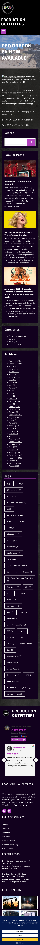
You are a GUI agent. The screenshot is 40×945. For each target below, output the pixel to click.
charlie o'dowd (14, 553)
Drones (7, 836)
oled (24, 612)
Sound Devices (14, 656)
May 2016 (13, 396)
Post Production (10, 832)
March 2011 (13, 436)
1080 (10, 528)
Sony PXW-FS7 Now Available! (16, 125)
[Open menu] (3, 31)
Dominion (12, 572)
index (22, 593)
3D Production (14, 490)
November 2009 (15, 458)
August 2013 (14, 417)
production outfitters (16, 625)
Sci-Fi (10, 644)
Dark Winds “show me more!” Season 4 (18, 182)
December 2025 (15, 363)
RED (10, 631)
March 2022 (14, 372)
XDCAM (11, 688)
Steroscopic (13, 675)
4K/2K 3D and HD (15, 515)
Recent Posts (11, 854)
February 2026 (15, 361)
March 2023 (14, 369)
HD (9, 593)
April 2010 (13, 447)
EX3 (28, 587)
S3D (24, 637)
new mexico (13, 606)
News (11, 341)
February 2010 (14, 452)
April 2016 (13, 398)
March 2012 (13, 431)
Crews (6, 824)
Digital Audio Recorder (17, 565)
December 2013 (15, 409)
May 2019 (13, 385)
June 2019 (13, 382)
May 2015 (13, 404)
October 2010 (14, 444)
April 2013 (13, 423)
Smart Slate (26, 644)
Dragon (27, 572)
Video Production (15, 681)
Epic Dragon (13, 587)
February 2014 (14, 407)
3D (20, 484)
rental (11, 637)
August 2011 (13, 433)
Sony (10, 650)
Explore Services (13, 817)
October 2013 (14, 412)
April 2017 (13, 388)
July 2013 (12, 420)
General (12, 339)
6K (9, 521)
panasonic (12, 618)
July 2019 (12, 380)
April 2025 (13, 366)
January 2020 (14, 377)
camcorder (12, 547)
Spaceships (12, 662)
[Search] (31, 142)
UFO (28, 675)
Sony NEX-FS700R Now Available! (17, 119)
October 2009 (14, 460)
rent (22, 631)
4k (9, 509)
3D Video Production (16, 503)
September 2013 (15, 415)
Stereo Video (13, 669)
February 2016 (14, 401)
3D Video (12, 496)
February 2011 (14, 439)
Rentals (7, 828)
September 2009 (15, 463)
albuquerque (13, 534)
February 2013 (14, 425)
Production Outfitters (13, 21)
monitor (11, 600)
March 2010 (13, 450)
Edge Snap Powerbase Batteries (20, 579)
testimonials (14, 344)
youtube (26, 688)
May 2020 (13, 374)
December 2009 (15, 455)
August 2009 (14, 466)
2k (9, 484)
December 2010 (15, 442)
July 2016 (12, 393)
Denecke (11, 559)
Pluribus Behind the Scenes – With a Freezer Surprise (18, 233)
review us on (17, 739)
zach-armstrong (14, 694)
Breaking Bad (13, 540)
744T (21, 521)
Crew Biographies (16, 336)
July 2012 (12, 428)
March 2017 (13, 390)
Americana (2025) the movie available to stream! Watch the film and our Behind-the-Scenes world (19, 293)
